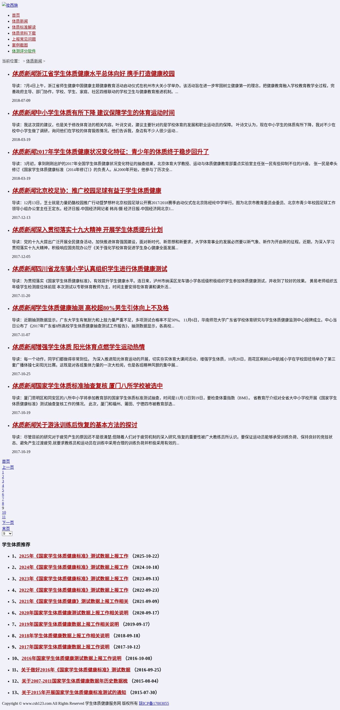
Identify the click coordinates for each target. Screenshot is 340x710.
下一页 (8, 523)
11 (4, 517)
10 (4, 512)
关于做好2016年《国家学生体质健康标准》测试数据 (75, 669)
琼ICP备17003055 (154, 703)
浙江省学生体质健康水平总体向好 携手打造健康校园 (105, 73)
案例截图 (20, 45)
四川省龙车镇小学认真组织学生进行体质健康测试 (101, 269)
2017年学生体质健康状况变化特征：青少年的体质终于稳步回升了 (122, 152)
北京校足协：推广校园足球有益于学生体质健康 (98, 190)
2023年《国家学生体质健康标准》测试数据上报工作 (73, 578)
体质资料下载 (24, 33)
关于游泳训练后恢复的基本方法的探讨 (86, 425)
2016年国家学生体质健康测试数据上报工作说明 (71, 658)
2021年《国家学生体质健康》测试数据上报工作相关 (73, 601)
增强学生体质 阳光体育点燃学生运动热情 (90, 347)
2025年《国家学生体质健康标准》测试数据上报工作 (73, 556)
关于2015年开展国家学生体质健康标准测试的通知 (74, 692)
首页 (16, 15)
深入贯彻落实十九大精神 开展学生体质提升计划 (99, 230)
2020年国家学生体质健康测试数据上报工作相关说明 (73, 612)
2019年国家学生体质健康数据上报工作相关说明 (69, 624)
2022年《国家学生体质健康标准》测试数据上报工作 (73, 590)
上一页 (8, 467)
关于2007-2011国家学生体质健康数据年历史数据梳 (75, 681)
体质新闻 (20, 21)
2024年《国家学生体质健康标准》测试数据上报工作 (73, 567)
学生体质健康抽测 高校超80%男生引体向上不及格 (102, 308)
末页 (6, 529)
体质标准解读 (24, 27)
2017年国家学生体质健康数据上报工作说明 (64, 647)
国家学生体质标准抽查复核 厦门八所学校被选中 (99, 386)
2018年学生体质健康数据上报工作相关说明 (64, 635)
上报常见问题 (24, 39)
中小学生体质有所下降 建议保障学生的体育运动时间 (105, 113)
